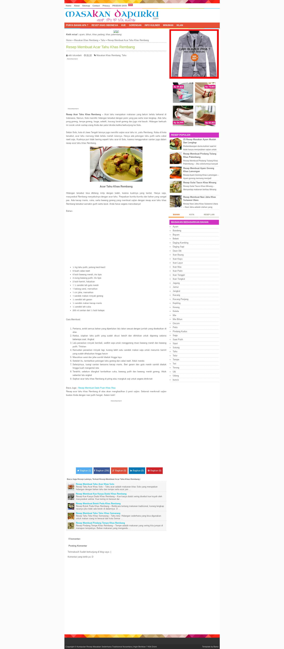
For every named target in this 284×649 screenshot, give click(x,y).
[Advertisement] (116, 83)
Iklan (180, 25)
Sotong (176, 347)
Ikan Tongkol (179, 279)
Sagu (175, 335)
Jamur (176, 287)
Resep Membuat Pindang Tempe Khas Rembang (100, 523)
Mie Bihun (177, 319)
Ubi (174, 371)
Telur (175, 355)
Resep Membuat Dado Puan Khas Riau (97, 387)
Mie (174, 315)
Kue (123, 25)
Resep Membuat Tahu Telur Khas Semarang (98, 513)
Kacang (176, 295)
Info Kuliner (152, 25)
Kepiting (176, 303)
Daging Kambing (180, 243)
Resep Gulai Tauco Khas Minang (199, 182)
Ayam (175, 226)
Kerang (176, 307)
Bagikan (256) (102, 470)
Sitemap (86, 6)
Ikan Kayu (177, 259)
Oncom (176, 323)
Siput (175, 343)
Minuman (168, 25)
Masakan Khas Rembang (86, 40)
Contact (96, 6)
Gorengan (135, 25)
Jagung (176, 283)
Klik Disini (152, 647)
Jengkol (176, 291)
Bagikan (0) (120, 470)
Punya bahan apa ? (77, 25)
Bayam (176, 234)
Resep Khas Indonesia (105, 25)
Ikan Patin (177, 271)
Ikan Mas (177, 267)
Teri (174, 363)
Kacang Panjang (180, 299)
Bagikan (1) (85, 470)
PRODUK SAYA (119, 6)
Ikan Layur (178, 263)
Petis (175, 327)
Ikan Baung (178, 255)
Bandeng (177, 230)
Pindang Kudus (180, 331)
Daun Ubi (177, 251)
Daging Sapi (178, 246)
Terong (176, 367)
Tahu (103, 40)
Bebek (176, 238)
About (77, 6)
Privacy (106, 6)
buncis (176, 380)
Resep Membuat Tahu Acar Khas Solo (95, 484)
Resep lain (209, 215)
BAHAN (176, 215)
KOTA (191, 215)
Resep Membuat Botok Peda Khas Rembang (98, 503)
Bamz (216, 647)
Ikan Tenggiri (179, 275)
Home (68, 6)
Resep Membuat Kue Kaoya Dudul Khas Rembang (101, 494)
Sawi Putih (178, 339)
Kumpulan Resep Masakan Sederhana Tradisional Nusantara (104, 647)
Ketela (176, 311)
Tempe (176, 359)
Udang (176, 375)
